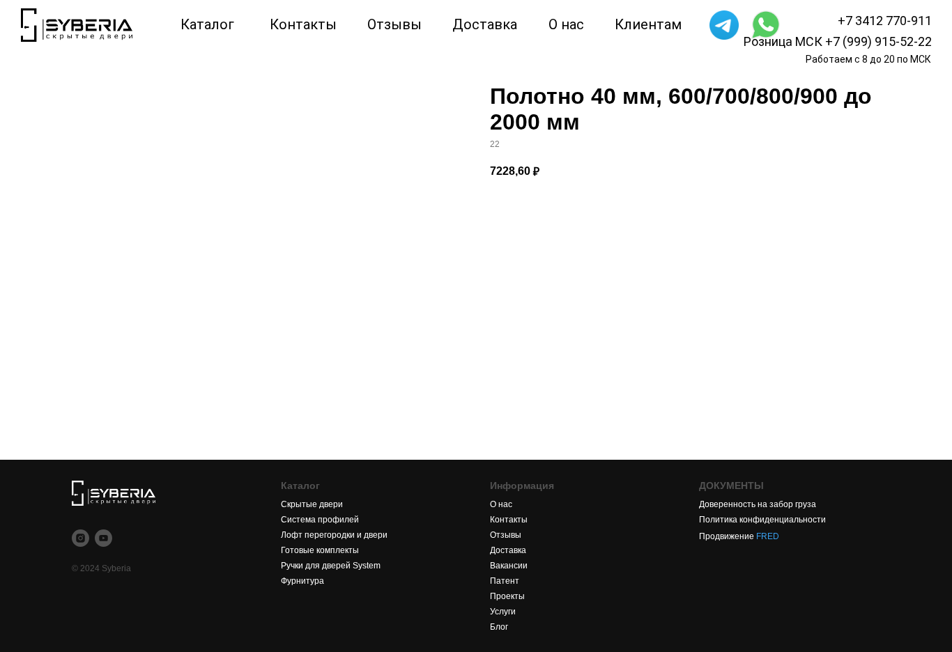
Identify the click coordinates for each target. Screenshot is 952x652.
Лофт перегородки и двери (334, 535)
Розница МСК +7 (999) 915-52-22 (838, 41)
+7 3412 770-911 (885, 20)
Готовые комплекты (320, 550)
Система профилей (320, 520)
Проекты (507, 596)
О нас (501, 504)
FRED (767, 536)
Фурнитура (302, 581)
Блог (499, 627)
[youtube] (103, 538)
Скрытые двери (312, 504)
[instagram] (80, 538)
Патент (504, 581)
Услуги (503, 611)
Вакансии (509, 565)
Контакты (509, 520)
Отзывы (505, 535)
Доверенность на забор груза (757, 504)
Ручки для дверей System (331, 565)
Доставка (508, 550)
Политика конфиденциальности (762, 520)
